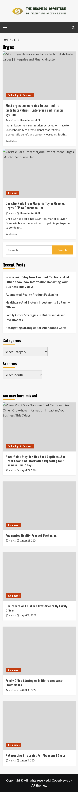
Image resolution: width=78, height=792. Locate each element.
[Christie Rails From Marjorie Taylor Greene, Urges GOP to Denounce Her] (39, 173)
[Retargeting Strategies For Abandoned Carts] (39, 725)
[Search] (73, 27)
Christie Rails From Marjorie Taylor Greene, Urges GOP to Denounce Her (35, 205)
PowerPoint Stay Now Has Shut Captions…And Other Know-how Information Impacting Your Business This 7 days (37, 281)
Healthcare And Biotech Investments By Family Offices (38, 305)
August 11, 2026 (28, 760)
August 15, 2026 (28, 689)
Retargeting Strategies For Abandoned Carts (36, 327)
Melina (12, 120)
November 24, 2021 (30, 120)
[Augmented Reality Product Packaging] (39, 505)
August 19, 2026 (28, 615)
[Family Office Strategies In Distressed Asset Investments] (39, 651)
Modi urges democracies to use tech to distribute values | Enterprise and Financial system (35, 110)
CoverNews (60, 780)
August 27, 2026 (28, 470)
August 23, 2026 (28, 540)
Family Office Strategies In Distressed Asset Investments (35, 317)
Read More (11, 141)
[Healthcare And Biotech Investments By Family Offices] (39, 576)
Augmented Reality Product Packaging (32, 294)
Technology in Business (20, 95)
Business (12, 193)
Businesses (13, 525)
